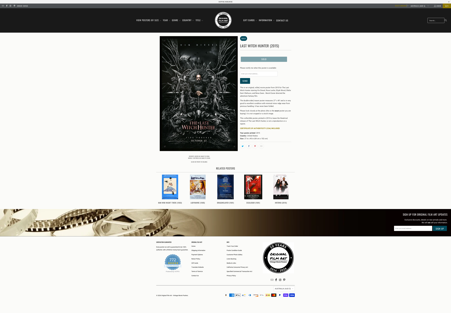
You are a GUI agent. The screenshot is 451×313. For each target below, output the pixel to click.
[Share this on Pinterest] (255, 146)
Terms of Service (197, 271)
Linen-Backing (231, 259)
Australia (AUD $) (418, 6)
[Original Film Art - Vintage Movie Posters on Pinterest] (14, 6)
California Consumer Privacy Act (237, 267)
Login (438, 6)
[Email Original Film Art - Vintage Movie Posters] (3, 6)
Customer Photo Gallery (234, 254)
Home (193, 246)
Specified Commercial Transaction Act (239, 271)
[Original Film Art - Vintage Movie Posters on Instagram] (10, 6)
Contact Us (195, 276)
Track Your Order (232, 246)
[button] (148, 20)
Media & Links (231, 263)
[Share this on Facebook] (248, 146)
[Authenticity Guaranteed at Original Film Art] (156, 274)
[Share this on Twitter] (242, 146)
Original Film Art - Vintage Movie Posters (174, 295)
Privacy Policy (231, 276)
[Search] (446, 20)
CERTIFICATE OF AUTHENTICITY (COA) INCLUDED (260, 128)
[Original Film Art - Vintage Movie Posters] (223, 20)
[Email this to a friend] (261, 146)
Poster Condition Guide (234, 250)
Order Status (22, 6)
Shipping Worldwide (226, 2)
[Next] (291, 189)
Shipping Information (198, 250)
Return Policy (195, 259)
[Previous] (159, 189)
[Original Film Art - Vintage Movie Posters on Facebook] (7, 6)
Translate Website (197, 267)
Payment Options (197, 254)
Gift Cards (194, 263)
